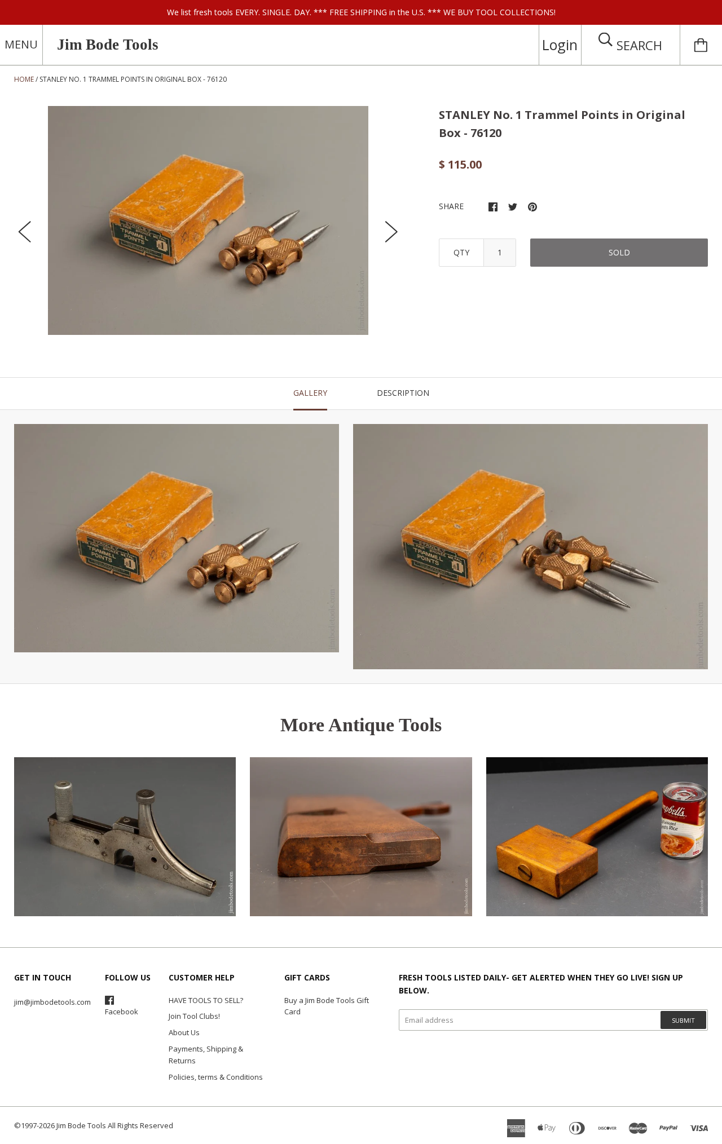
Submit (683, 1020)
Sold (619, 252)
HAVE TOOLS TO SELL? (206, 1000)
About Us (184, 1032)
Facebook (121, 1011)
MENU (21, 44)
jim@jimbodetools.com (52, 1002)
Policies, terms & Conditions (216, 1077)
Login (560, 44)
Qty (461, 252)
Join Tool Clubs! (194, 1016)
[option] (208, 220)
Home (24, 79)
